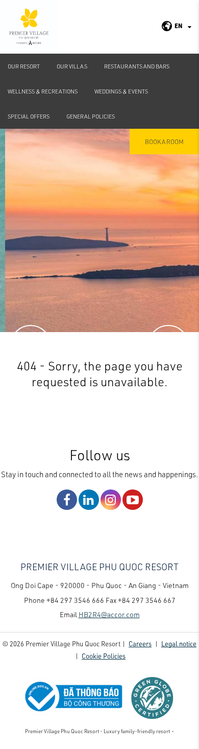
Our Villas (72, 66)
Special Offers (28, 116)
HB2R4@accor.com (109, 614)
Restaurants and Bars (136, 66)
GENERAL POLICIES (90, 116)
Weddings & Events (121, 91)
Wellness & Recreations (43, 91)
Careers (140, 643)
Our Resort (24, 66)
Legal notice (178, 643)
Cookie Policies (104, 655)
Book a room (164, 141)
